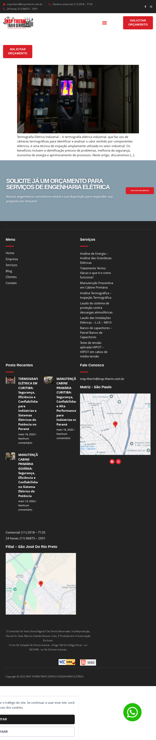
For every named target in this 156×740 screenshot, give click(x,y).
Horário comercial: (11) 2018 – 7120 (72, 4)
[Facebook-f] (145, 6)
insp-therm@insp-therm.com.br (24, 4)
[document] (78, 715)
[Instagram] (151, 6)
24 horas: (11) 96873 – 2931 (22, 9)
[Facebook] (112, 461)
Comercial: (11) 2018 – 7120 (25, 532)
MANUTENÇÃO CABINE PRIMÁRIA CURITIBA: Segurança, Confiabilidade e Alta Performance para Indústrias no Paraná (67, 401)
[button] (104, 23)
